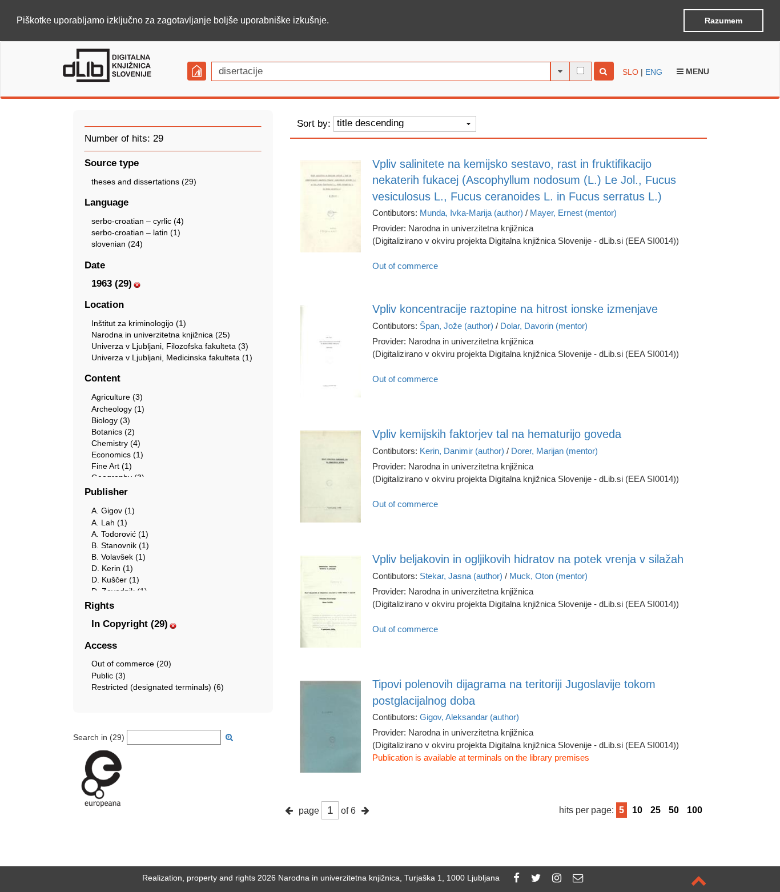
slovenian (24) (117, 243)
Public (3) (108, 675)
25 (655, 810)
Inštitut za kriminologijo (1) (138, 323)
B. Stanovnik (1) (120, 545)
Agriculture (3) (117, 396)
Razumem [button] (723, 20)
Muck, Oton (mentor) (548, 576)
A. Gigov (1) (113, 510)
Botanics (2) (113, 431)
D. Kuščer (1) (115, 579)
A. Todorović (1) (119, 534)
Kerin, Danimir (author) (462, 451)
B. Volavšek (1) (118, 556)
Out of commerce (405, 266)
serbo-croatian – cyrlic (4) (137, 221)
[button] (333, 21)
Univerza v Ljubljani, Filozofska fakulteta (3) (169, 346)
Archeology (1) (117, 408)
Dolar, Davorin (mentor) (544, 326)
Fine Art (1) (111, 466)
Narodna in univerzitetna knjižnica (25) (160, 334)
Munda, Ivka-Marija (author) (471, 213)
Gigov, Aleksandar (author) (469, 717)
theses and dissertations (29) (143, 181)
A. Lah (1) (109, 522)
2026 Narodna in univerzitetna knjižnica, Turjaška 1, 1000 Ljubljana (379, 877)
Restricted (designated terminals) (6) (157, 687)
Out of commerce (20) (131, 663)
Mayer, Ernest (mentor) (573, 213)
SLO (630, 72)
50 (674, 810)
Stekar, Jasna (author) (461, 576)
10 (637, 810)
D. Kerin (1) (112, 568)
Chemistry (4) (115, 443)
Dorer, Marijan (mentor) (554, 451)
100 (694, 810)
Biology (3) (110, 420)
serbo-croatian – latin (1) (135, 232)
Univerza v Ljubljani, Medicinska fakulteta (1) (171, 357)
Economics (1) (117, 454)
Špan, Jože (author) (456, 326)
